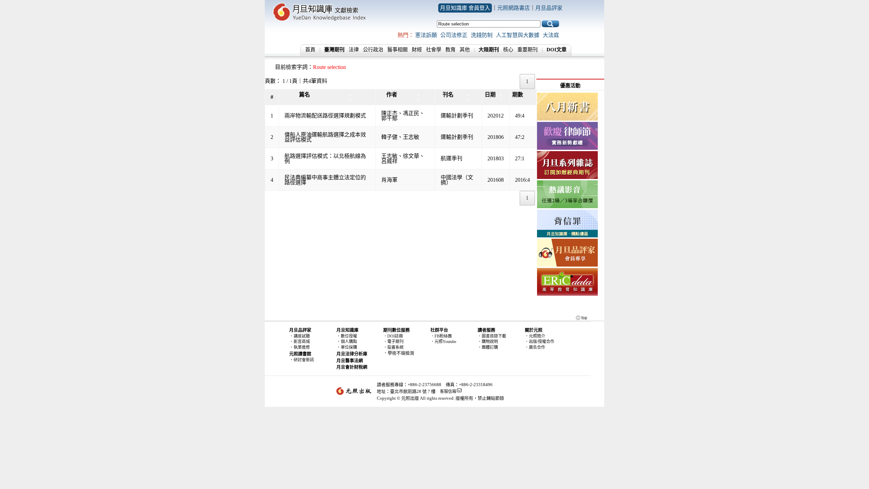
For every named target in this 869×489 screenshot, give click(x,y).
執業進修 (302, 347)
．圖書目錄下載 (492, 336)
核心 (508, 49)
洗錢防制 (482, 35)
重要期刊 (527, 49)
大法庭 (551, 35)
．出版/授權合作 (539, 341)
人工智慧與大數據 (517, 35)
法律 (354, 49)
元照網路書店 (513, 8)
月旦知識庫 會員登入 (465, 8)
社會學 (433, 49)
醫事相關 (397, 49)
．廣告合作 (535, 347)
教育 (450, 49)
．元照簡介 (535, 336)
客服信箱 (448, 391)
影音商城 (302, 341)
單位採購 (349, 347)
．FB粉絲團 (441, 336)
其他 (465, 49)
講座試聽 (302, 336)
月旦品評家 (548, 8)
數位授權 (349, 336)
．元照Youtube (443, 341)
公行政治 (373, 49)
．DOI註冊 (393, 336)
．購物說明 (488, 341)
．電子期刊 (393, 341)
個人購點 (349, 341)
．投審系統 (393, 347)
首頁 (310, 49)
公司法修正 (453, 35)
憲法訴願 (426, 35)
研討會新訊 (304, 360)
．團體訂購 (488, 347)
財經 (417, 49)
